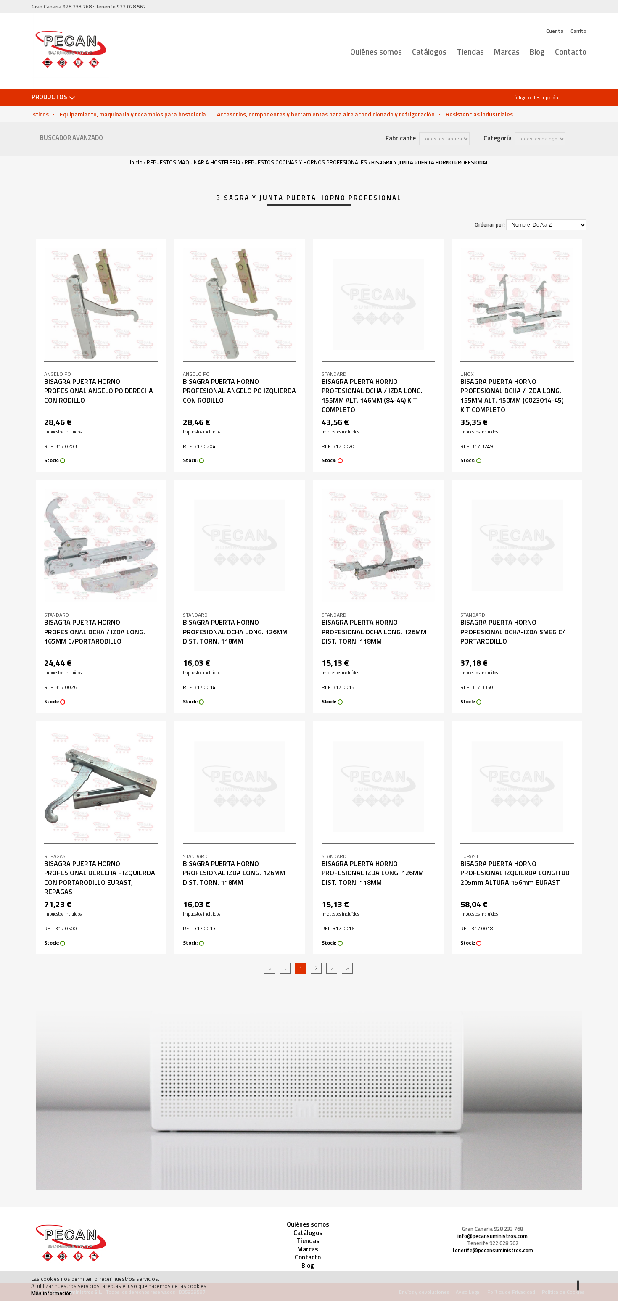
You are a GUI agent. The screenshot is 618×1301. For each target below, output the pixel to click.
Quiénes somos (376, 51)
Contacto (570, 51)
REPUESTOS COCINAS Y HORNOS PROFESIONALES (306, 162)
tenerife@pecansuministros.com (492, 1250)
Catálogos (429, 51)
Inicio (136, 162)
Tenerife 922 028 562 (492, 1243)
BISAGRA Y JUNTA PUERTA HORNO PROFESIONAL (430, 162)
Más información (51, 1293)
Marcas (507, 51)
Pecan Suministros (70, 51)
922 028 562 (120, 7)
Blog (537, 51)
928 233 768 (62, 7)
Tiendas (470, 51)
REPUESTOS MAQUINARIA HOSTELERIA (193, 162)
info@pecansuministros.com (492, 1236)
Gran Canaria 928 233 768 (492, 1228)
